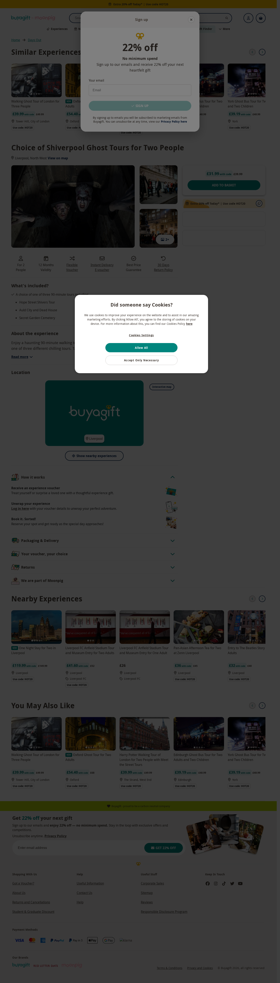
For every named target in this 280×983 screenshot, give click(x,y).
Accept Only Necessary (141, 360)
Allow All (141, 348)
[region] (141, 334)
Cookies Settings (141, 335)
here (189, 324)
